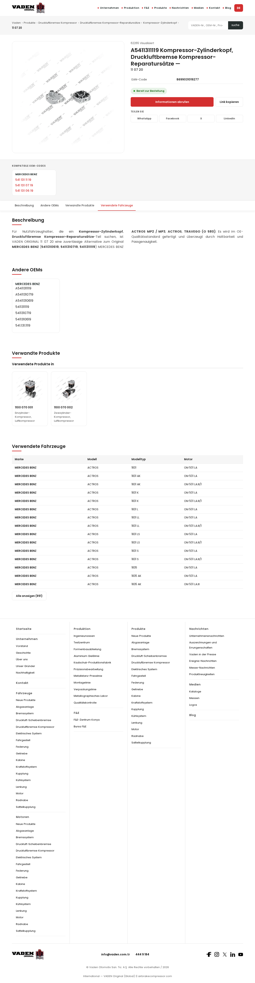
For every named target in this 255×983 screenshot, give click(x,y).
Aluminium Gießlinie (86, 656)
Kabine (20, 760)
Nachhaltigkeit (25, 673)
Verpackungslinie (85, 689)
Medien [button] (199, 8)
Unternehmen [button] (109, 8)
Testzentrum (82, 642)
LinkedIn (229, 118)
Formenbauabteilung (87, 649)
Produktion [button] (131, 8)
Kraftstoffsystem (26, 767)
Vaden (16, 23)
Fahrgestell (23, 740)
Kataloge (195, 691)
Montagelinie (82, 682)
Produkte (160, 8)
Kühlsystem (23, 780)
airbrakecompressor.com (154, 976)
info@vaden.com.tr (115, 954)
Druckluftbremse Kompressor (57, 23)
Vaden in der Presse (202, 654)
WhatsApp (144, 118)
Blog (228, 8)
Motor (20, 793)
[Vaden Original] (28, 8)
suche (235, 25)
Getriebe (21, 753)
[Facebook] (208, 954)
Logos (193, 705)
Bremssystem (25, 713)
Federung (22, 747)
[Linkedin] (232, 954)
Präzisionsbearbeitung (88, 669)
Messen (194, 698)
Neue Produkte (25, 700)
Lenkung (21, 787)
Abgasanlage (25, 707)
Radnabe (22, 800)
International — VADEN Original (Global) (109, 976)
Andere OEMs (49, 205)
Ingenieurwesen (84, 636)
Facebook (172, 118)
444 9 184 (142, 954)
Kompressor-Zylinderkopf (160, 23)
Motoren (22, 817)
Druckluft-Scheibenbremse (33, 720)
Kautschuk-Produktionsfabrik (92, 662)
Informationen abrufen (172, 102)
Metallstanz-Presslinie (88, 676)
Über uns (22, 659)
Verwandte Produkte (79, 205)
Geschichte (23, 653)
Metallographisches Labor (91, 696)
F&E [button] (146, 8)
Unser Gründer (25, 666)
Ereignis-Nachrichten (203, 661)
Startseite (23, 629)
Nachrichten (180, 8)
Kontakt (214, 8)
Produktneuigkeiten (202, 674)
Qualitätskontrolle (85, 703)
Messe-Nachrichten (202, 668)
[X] (224, 954)
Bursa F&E (80, 726)
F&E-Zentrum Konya (87, 720)
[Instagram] (216, 954)
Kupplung (22, 773)
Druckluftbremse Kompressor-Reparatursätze (110, 23)
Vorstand (22, 646)
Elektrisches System (29, 733)
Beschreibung (24, 205)
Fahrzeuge (24, 693)
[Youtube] (240, 954)
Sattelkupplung (25, 807)
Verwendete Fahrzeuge (117, 205)
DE (238, 8)
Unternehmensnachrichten (206, 636)
